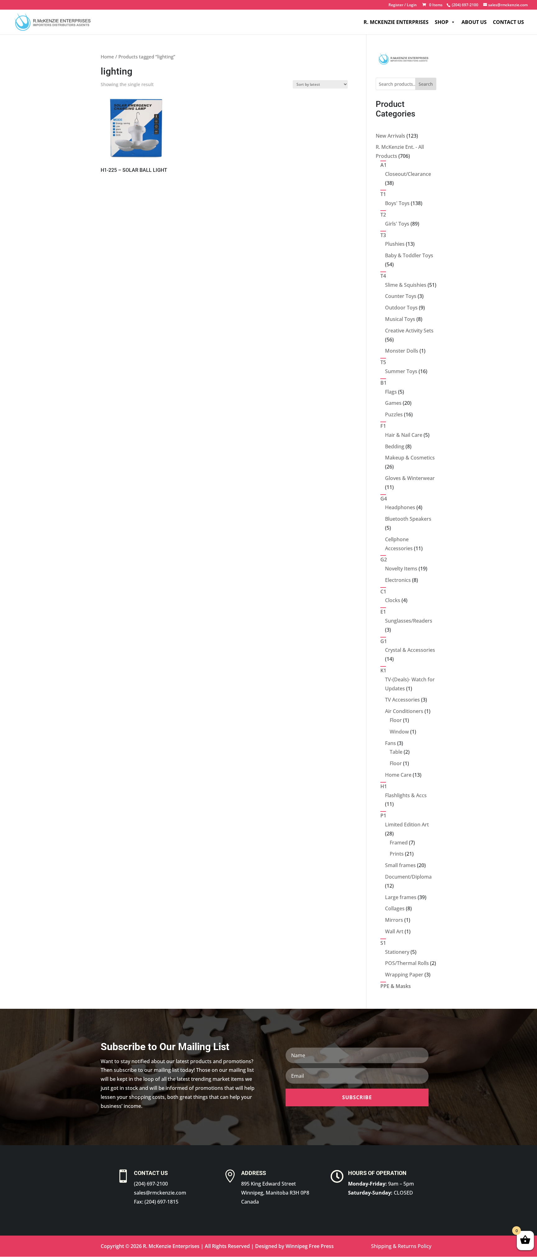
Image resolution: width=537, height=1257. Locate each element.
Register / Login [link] (402, 5)
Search (426, 84)
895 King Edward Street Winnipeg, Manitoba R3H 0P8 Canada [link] (275, 1192)
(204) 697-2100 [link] (151, 1183)
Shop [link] (441, 22)
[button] (357, 1097)
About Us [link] (474, 22)
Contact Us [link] (508, 22)
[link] (464, 4)
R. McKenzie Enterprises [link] (396, 22)
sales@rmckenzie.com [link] (160, 1192)
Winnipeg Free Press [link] (310, 1246)
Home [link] (107, 56)
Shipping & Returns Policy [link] (401, 1246)
